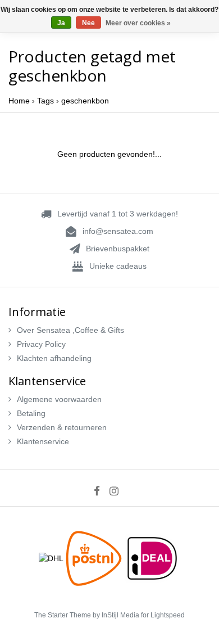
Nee (88, 23)
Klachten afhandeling (54, 358)
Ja (61, 23)
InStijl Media (120, 615)
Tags (45, 100)
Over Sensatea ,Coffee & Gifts (70, 330)
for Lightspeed (163, 615)
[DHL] (52, 557)
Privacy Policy (41, 344)
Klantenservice (43, 441)
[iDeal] (152, 557)
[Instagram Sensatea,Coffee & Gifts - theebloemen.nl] (118, 490)
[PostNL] (95, 557)
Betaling (31, 413)
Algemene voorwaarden (59, 399)
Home (19, 100)
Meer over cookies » (138, 23)
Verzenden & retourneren (62, 427)
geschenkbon (85, 100)
